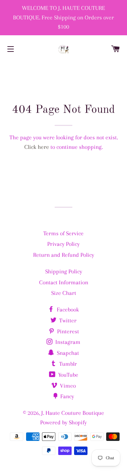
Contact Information (63, 282)
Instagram (67, 342)
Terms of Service (63, 233)
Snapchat (67, 353)
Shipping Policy (63, 271)
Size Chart (63, 293)
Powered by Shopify (63, 422)
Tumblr (67, 363)
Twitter (67, 320)
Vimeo (67, 385)
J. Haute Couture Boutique (72, 413)
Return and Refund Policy (63, 254)
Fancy (66, 396)
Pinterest (67, 331)
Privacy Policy (63, 244)
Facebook (67, 309)
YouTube (67, 374)
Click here (36, 147)
